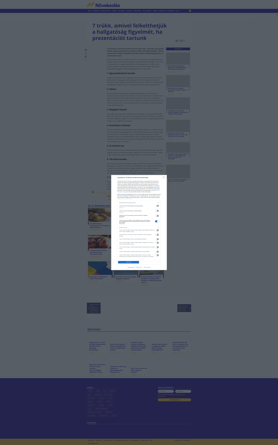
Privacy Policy (147, 267)
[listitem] (139, 202)
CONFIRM (128, 262)
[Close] (164, 177)
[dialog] (139, 222)
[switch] (157, 206)
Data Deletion (131, 267)
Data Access (139, 267)
